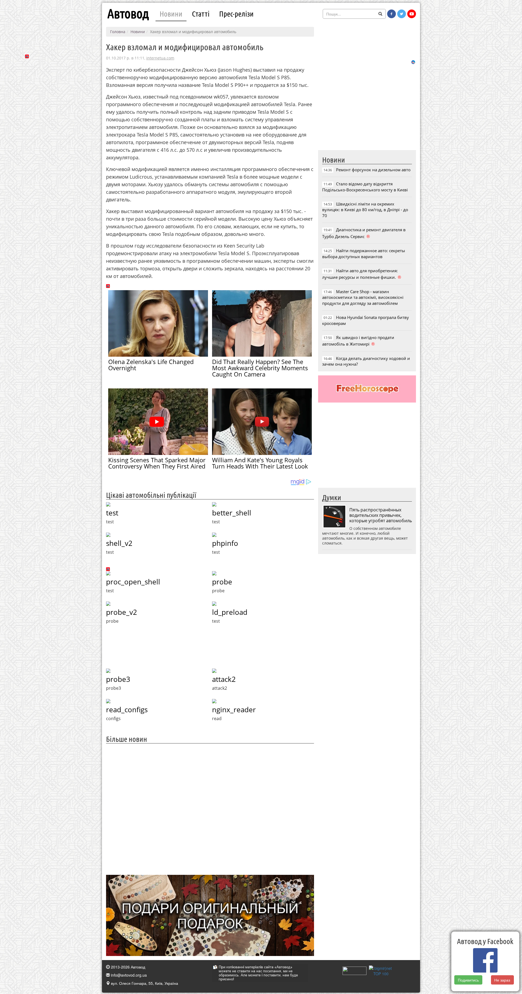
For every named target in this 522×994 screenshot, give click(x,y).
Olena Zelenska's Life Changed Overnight (151, 364)
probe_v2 (121, 612)
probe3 (118, 679)
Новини (171, 13)
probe (222, 581)
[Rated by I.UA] (354, 970)
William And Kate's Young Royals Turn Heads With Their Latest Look (260, 463)
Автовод (128, 13)
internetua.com (160, 58)
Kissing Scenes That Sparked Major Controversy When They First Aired (157, 463)
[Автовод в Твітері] (401, 14)
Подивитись (468, 980)
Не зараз (502, 980)
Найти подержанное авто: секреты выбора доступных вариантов (363, 253)
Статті (201, 13)
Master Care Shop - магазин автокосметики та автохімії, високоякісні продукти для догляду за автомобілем (362, 297)
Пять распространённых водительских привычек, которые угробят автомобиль (380, 515)
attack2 (224, 679)
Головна (117, 31)
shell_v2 (119, 543)
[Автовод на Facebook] (391, 14)
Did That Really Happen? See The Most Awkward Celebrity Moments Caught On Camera (260, 367)
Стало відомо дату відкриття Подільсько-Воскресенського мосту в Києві (365, 186)
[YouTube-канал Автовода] (411, 14)
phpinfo (225, 543)
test (112, 512)
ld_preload (229, 612)
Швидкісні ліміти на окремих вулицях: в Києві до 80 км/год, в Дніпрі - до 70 (365, 209)
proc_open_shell (133, 581)
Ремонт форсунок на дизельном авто (373, 169)
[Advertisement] (210, 808)
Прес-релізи (236, 13)
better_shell (231, 512)
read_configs (127, 709)
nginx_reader (234, 709)
